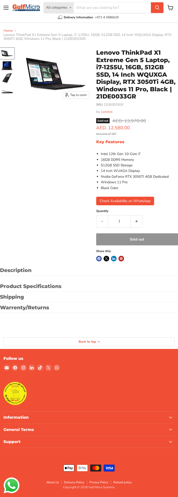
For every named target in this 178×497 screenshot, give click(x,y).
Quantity (102, 211)
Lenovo (106, 111)
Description (16, 270)
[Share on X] (106, 258)
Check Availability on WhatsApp (125, 201)
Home (8, 31)
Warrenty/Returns (24, 307)
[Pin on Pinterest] (121, 258)
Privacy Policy (98, 482)
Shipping (12, 297)
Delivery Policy (74, 482)
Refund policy (122, 482)
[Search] (157, 7)
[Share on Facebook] (99, 258)
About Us (52, 482)
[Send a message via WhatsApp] (11, 485)
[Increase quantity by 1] (137, 221)
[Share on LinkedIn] (114, 258)
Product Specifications (30, 286)
